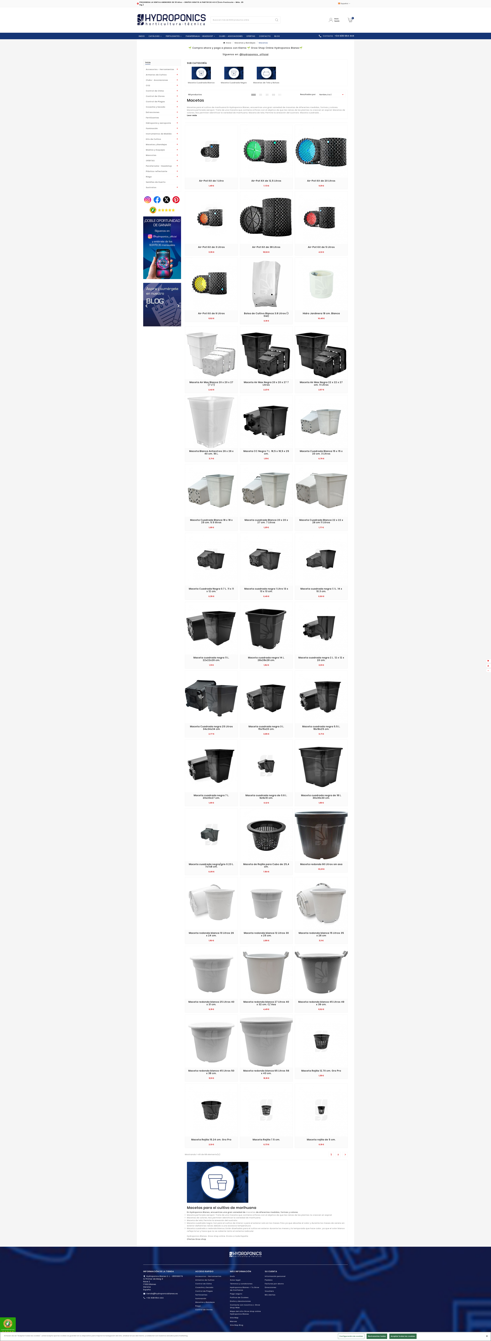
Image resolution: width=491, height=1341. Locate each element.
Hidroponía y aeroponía (158, 123)
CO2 (148, 85)
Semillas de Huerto (156, 182)
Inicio (148, 62)
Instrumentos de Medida (159, 134)
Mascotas (151, 155)
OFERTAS (150, 160)
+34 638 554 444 (155, 1298)
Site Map (234, 1317)
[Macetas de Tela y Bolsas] (266, 73)
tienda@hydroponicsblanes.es (162, 1293)
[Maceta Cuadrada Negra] (233, 73)
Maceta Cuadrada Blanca (201, 82)
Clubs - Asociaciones (157, 80)
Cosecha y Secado (155, 107)
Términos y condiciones (241, 1283)
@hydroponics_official (254, 54)
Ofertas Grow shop (196, 1239)
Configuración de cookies (351, 1336)
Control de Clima (155, 91)
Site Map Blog (236, 1325)
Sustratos (151, 187)
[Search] (276, 20)
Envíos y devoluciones (240, 1301)
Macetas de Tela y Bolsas (266, 82)
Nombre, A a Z (331, 94)
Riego (149, 176)
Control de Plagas (155, 101)
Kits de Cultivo (153, 139)
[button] (146, 304)
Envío (232, 1276)
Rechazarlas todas (377, 1336)
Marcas (233, 1321)
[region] (245, 1336)
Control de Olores (155, 96)
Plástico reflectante (156, 171)
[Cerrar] (487, 1336)
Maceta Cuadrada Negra (234, 82)
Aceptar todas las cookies (403, 1336)
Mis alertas (270, 1295)
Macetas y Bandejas (156, 144)
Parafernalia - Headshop (159, 166)
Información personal (275, 1276)
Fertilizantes (152, 117)
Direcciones (270, 1287)
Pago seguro (236, 1294)
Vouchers (269, 1291)
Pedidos (269, 1280)
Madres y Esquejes (155, 150)
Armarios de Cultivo (156, 74)
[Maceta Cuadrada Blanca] (201, 73)
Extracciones (152, 112)
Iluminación (152, 128)
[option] (157, 304)
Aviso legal (235, 1280)
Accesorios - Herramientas (160, 69)
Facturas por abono (274, 1283)
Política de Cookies (239, 1297)
